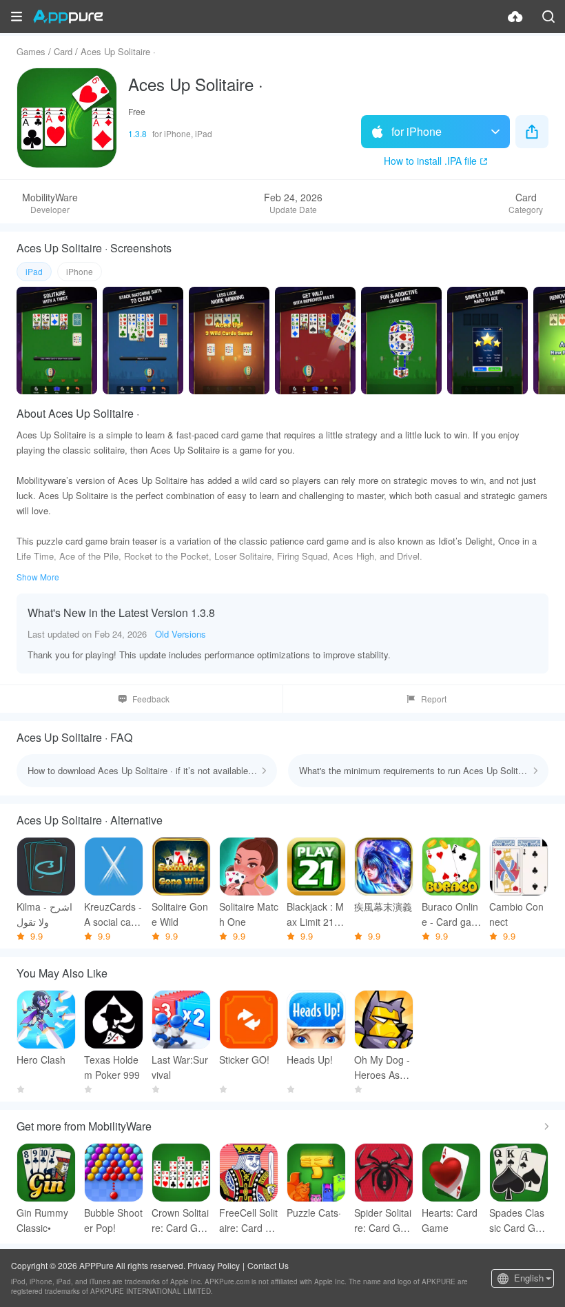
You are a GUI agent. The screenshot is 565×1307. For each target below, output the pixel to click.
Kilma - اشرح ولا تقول (44, 914)
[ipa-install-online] (515, 16)
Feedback (151, 699)
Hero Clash (41, 1059)
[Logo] (68, 16)
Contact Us (268, 1265)
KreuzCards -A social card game (113, 914)
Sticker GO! (244, 1059)
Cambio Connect (516, 914)
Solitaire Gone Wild (180, 914)
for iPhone (416, 131)
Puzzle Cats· (314, 1212)
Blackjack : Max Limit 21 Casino (315, 914)
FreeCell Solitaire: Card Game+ (248, 1220)
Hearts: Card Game (449, 1220)
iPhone (79, 271)
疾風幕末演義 (383, 906)
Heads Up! (310, 1059)
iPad (34, 271)
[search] (548, 16)
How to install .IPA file (430, 161)
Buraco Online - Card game (451, 914)
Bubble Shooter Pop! (113, 1220)
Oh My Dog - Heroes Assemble (382, 1067)
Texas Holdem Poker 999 (112, 1067)
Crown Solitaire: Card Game (180, 1220)
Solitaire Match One (248, 914)
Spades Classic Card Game (516, 1220)
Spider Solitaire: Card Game (382, 1220)
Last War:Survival (180, 1067)
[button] (16, 16)
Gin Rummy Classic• (42, 1220)
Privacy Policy (213, 1265)
